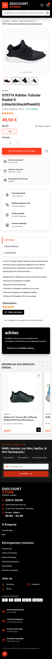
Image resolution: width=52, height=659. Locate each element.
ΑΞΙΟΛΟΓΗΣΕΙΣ (10, 253)
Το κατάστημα (7, 530)
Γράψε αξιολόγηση (15, 312)
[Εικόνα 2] (16, 81)
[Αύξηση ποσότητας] (18, 142)
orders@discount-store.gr (15, 505)
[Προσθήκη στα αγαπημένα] (46, 151)
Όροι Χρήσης (7, 566)
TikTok (8, 589)
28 (10, 131)
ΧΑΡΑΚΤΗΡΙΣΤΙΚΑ (11, 247)
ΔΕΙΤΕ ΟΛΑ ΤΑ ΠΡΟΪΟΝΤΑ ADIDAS (20, 348)
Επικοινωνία (7, 549)
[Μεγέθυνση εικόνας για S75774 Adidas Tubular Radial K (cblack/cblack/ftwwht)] (26, 51)
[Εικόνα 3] (25, 81)
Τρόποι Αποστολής (9, 553)
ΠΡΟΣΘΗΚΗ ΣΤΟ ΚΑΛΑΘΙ (23, 151)
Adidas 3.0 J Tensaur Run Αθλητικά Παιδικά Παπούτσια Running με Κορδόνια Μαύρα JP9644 (20, 418)
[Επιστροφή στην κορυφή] (4, 654)
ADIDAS (5, 90)
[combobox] (26, 13)
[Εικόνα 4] (33, 81)
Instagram (36, 584)
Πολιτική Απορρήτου (10, 570)
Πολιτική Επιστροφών (10, 562)
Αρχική (6, 21)
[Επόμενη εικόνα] (45, 51)
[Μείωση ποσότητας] (4, 142)
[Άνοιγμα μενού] (5, 5)
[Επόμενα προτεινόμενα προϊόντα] (47, 366)
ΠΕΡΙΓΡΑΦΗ (9, 240)
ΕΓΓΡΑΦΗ (24, 474)
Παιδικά (14, 21)
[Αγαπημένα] (41, 5)
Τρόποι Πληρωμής (9, 557)
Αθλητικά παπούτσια (27, 21)
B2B (3, 535)
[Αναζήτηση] (47, 12)
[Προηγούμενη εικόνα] (6, 51)
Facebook (10, 584)
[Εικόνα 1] (7, 81)
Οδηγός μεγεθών (44, 126)
